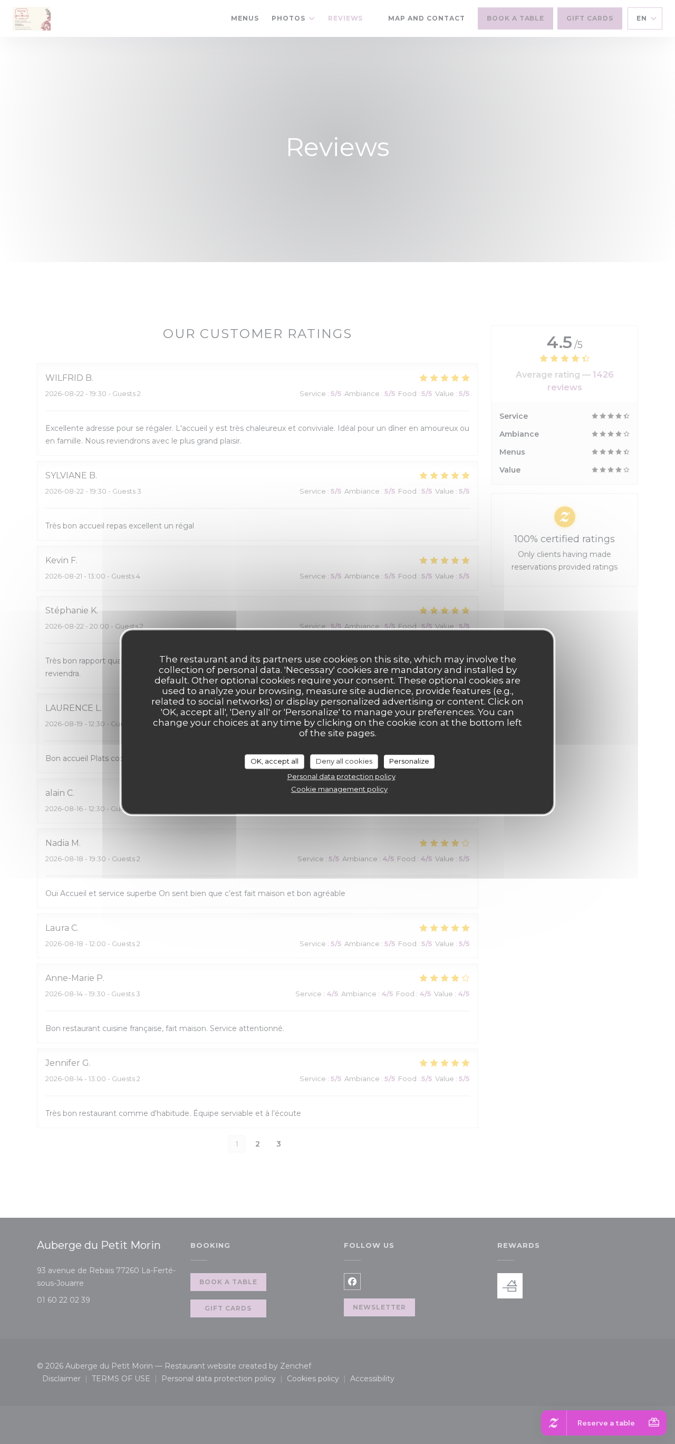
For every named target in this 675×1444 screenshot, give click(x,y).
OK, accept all (274, 761)
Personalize (409, 761)
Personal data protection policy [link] (341, 776)
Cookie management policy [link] (339, 789)
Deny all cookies (344, 761)
